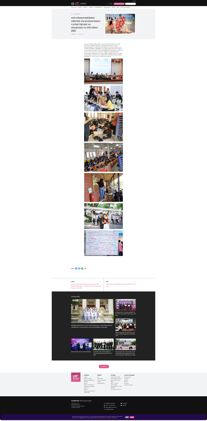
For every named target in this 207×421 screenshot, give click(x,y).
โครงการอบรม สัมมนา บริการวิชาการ (116, 389)
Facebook (124, 403)
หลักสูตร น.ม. (86, 383)
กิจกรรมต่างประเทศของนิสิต (101, 380)
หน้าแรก (72, 7)
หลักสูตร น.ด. (86, 389)
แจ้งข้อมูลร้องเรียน (109, 409)
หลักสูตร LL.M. (86, 387)
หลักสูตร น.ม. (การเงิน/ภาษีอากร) (89, 384)
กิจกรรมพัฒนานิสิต (80, 34)
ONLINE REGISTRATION (119, 3)
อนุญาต (132, 417)
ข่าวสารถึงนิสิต (126, 378)
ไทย (107, 3)
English (110, 3)
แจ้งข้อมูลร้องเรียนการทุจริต (128, 384)
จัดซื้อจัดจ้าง (126, 381)
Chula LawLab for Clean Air (116, 378)
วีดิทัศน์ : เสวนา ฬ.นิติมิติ (114, 383)
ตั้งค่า (127, 417)
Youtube (124, 405)
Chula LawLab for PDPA (115, 377)
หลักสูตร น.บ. (86, 377)
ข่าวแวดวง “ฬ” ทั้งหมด (127, 377)
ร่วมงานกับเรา (126, 380)
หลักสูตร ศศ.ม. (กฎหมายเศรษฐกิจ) (89, 386)
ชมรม (98, 377)
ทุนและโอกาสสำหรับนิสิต (100, 383)
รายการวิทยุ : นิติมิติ (114, 384)
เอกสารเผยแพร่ (126, 383)
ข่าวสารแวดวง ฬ (77, 14)
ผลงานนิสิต (99, 381)
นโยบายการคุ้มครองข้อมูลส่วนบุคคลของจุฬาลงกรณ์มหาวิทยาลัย (106, 417)
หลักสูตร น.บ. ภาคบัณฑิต (87, 378)
